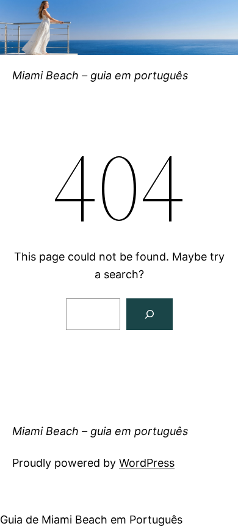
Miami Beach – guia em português (100, 75)
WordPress (147, 462)
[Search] (149, 314)
